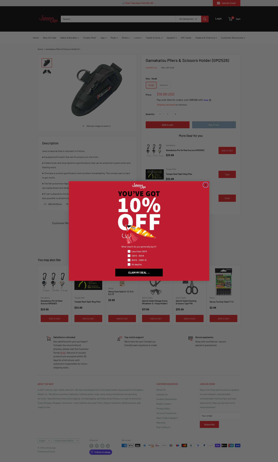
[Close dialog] (205, 184)
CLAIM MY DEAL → (139, 272)
